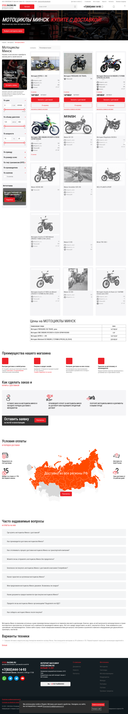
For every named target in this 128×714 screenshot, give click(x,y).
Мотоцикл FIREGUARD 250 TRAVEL (75, 76)
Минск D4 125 (68, 137)
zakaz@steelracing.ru (44, 1)
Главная (4, 42)
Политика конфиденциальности (11, 699)
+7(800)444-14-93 (29, 1)
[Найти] (75, 6)
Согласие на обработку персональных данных (15, 702)
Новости (104, 1)
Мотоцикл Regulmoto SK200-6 (106, 137)
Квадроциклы (104, 677)
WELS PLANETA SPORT (104, 187)
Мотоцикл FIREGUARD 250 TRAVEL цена (44, 329)
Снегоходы (103, 670)
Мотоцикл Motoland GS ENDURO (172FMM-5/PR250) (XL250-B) (111, 77)
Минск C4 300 (68, 292)
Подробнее (9, 200)
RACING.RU (9, 5)
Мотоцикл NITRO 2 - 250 (39, 76)
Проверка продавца (121, 1)
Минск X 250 (68, 242)
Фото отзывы (96, 1)
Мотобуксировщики (106, 673)
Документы (77, 667)
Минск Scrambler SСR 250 (72, 187)
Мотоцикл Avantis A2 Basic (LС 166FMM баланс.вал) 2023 (110, 293)
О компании (88, 1)
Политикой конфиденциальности (53, 706)
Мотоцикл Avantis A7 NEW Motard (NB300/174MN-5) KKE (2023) (42, 238)
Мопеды (103, 680)
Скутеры (103, 687)
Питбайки (103, 684)
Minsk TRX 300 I (102, 242)
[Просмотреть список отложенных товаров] (114, 6)
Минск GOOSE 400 (37, 187)
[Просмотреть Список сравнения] (109, 6)
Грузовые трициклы (106, 691)
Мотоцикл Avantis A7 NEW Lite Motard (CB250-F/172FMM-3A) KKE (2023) (43, 293)
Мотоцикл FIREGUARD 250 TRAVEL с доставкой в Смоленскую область (13, 193)
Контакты (111, 1)
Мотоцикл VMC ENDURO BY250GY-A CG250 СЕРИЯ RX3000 (45, 138)
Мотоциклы (11, 42)
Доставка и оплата (76, 1)
